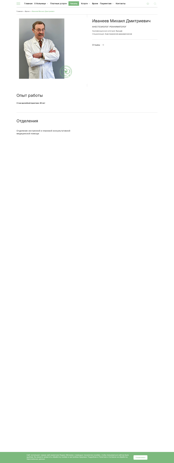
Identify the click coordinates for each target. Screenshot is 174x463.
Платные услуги (58, 3)
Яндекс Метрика (67, 455)
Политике (103, 457)
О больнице (40, 3)
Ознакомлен (140, 457)
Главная (28, 3)
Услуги (84, 3)
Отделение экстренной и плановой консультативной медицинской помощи (43, 132)
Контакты (120, 3)
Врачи (95, 3)
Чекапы (74, 3)
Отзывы (96, 45)
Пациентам (105, 3)
